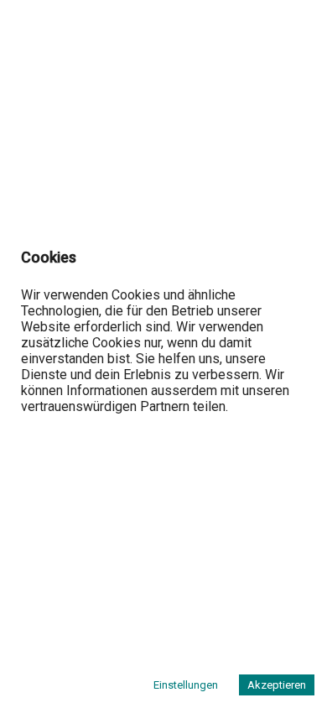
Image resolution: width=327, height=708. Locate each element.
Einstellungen (185, 685)
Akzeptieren (276, 685)
